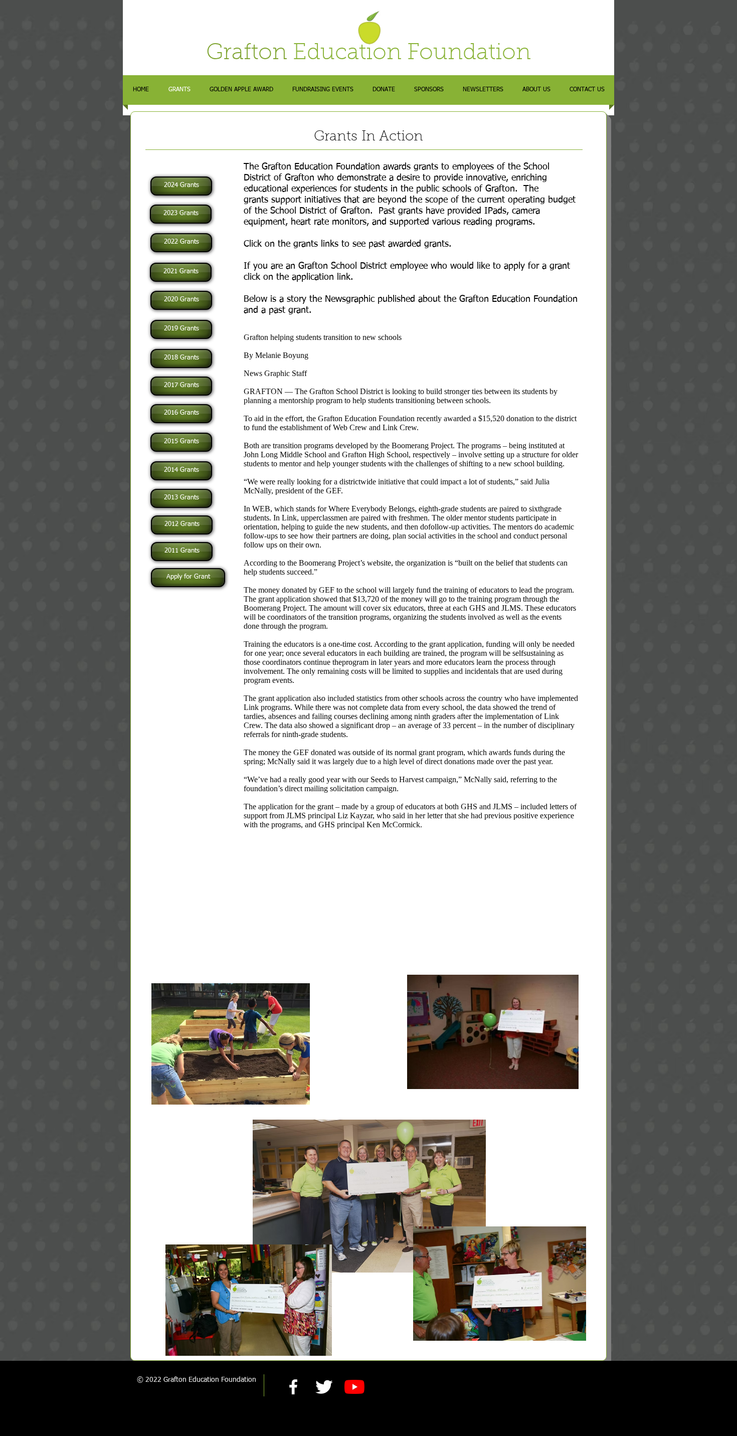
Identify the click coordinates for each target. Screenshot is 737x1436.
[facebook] (293, 1387)
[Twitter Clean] (324, 1387)
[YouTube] (354, 1387)
